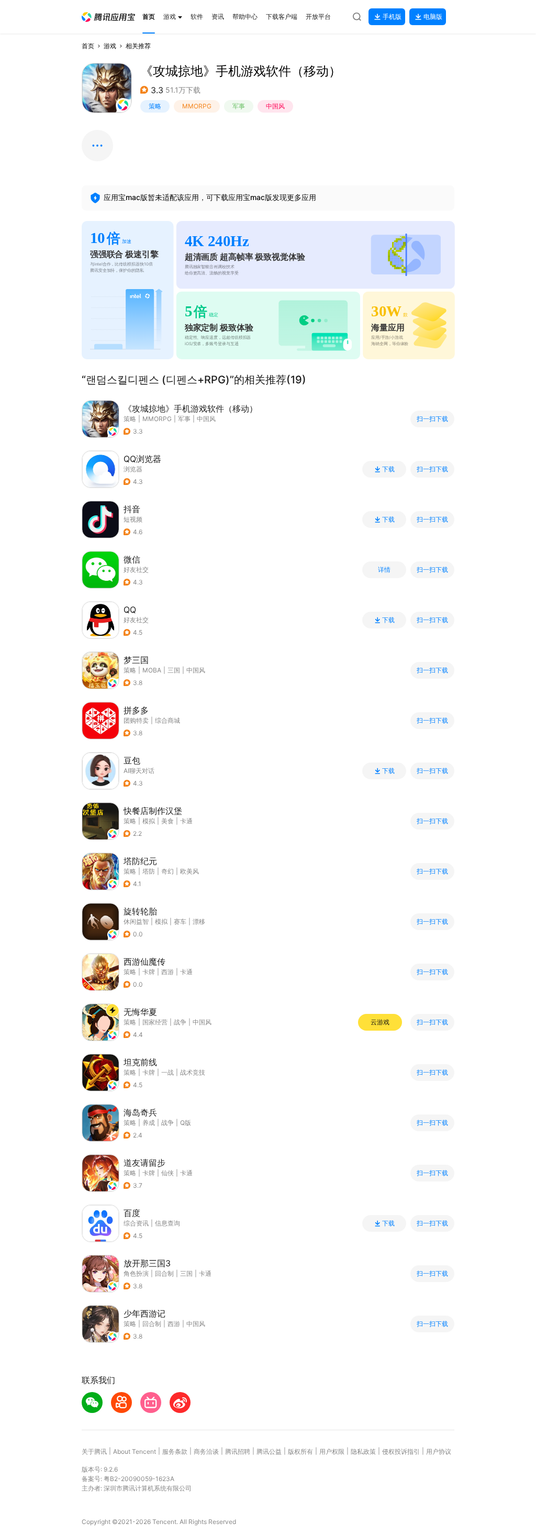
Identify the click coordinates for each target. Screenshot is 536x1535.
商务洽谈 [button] (206, 1451)
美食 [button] (167, 821)
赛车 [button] (180, 921)
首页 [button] (88, 46)
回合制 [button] (164, 1273)
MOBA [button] (151, 670)
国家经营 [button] (155, 1022)
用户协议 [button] (438, 1451)
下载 (388, 469)
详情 (384, 569)
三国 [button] (174, 670)
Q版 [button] (185, 1123)
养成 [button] (148, 1123)
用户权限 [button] (331, 1451)
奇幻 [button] (167, 871)
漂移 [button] (199, 921)
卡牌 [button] (148, 972)
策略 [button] (155, 106)
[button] (108, 17)
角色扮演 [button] (136, 1273)
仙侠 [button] (167, 1173)
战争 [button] (180, 1022)
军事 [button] (238, 106)
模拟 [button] (148, 821)
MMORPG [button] (196, 106)
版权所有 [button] (300, 1451)
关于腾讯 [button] (94, 1451)
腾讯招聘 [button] (237, 1451)
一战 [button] (167, 1072)
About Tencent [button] (134, 1451)
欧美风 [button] (189, 871)
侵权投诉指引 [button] (401, 1451)
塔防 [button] (148, 871)
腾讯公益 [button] (269, 1451)
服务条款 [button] (174, 1451)
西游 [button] (167, 972)
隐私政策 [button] (363, 1451)
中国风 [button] (275, 106)
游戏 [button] (110, 46)
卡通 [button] (186, 821)
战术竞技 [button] (192, 1072)
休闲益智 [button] (136, 921)
